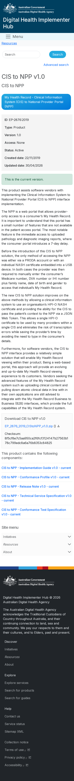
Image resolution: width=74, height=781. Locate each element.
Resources (9, 43)
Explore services (16, 683)
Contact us (12, 716)
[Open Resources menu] (69, 544)
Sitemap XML (14, 731)
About (7, 552)
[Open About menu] (69, 552)
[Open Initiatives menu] (69, 537)
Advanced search (56, 65)
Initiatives (9, 537)
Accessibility (13, 765)
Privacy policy (15, 757)
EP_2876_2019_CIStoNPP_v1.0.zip (29, 426)
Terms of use (14, 750)
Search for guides (17, 698)
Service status (15, 724)
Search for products (19, 690)
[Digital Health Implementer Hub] (36, 10)
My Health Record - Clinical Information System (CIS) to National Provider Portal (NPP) (34, 101)
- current (36, 468)
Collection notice (16, 742)
